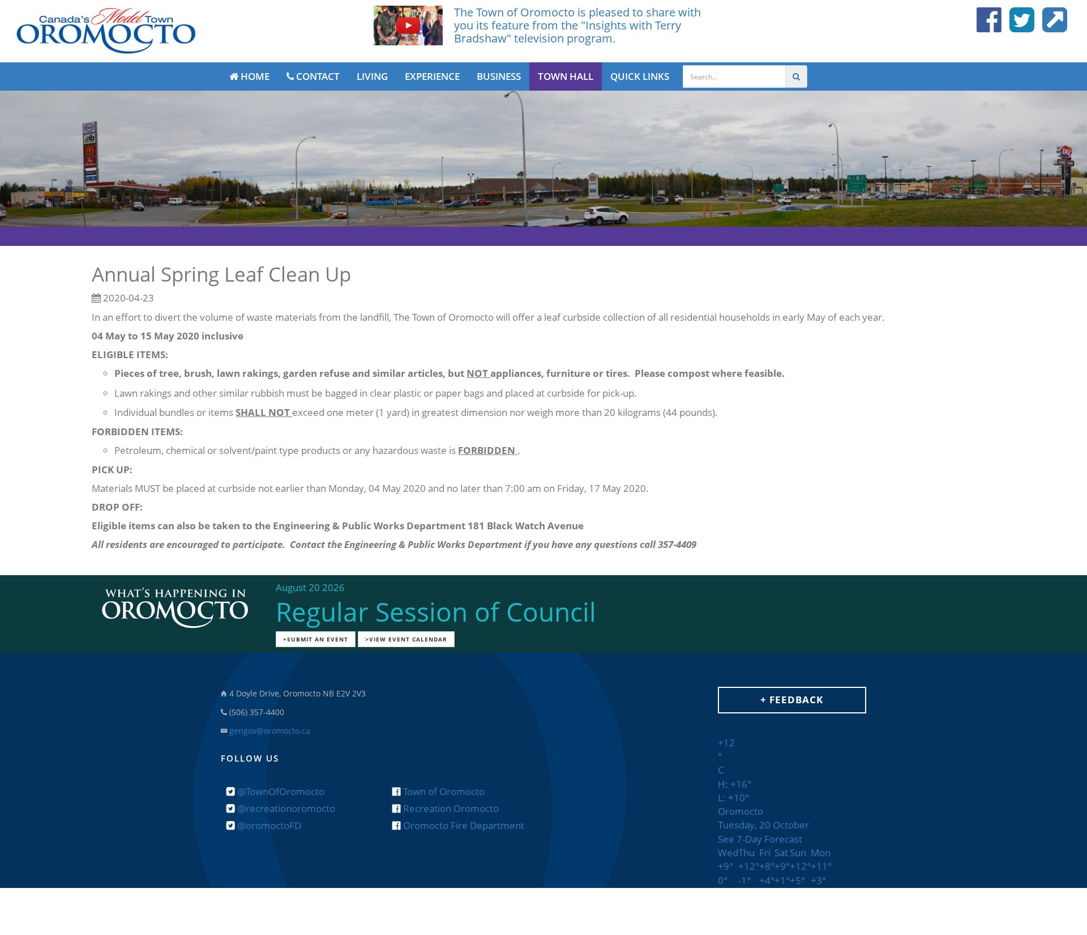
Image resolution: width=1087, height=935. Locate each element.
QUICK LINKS (639, 76)
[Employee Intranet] (1052, 26)
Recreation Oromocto (450, 808)
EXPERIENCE (432, 76)
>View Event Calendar (406, 639)
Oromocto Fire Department (462, 825)
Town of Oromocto (443, 791)
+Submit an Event (315, 639)
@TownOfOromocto (279, 791)
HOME (253, 76)
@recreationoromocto (285, 808)
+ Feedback (791, 699)
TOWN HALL (565, 76)
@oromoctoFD (268, 825)
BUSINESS (499, 76)
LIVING (372, 76)
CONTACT (317, 76)
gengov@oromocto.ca (269, 730)
